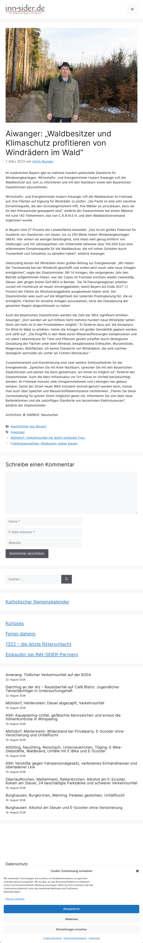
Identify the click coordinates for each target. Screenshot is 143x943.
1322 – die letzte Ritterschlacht (39, 644)
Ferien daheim (21, 633)
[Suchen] (66, 579)
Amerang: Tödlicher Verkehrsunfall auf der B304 (48, 675)
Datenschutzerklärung (75, 938)
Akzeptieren (71, 909)
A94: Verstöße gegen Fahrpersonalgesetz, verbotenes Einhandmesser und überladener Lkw (71, 765)
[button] (137, 871)
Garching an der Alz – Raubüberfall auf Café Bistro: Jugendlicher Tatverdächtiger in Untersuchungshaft (62, 689)
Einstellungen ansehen (71, 929)
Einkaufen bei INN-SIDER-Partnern (42, 654)
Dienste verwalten (15, 898)
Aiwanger (18, 432)
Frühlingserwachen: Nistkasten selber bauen (44, 443)
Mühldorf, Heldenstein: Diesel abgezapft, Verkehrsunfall (55, 703)
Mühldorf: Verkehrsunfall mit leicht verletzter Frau (48, 438)
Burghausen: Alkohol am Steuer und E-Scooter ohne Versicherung (64, 807)
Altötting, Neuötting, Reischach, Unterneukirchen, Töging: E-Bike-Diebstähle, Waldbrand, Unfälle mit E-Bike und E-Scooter (64, 749)
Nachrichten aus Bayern (28, 426)
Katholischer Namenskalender (37, 601)
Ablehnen (71, 919)
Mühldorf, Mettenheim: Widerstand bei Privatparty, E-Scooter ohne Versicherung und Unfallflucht (65, 733)
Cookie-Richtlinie (52, 938)
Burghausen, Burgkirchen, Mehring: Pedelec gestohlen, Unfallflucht (65, 795)
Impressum (94, 938)
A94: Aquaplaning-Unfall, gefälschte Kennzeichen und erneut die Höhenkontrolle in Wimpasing (63, 717)
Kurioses (15, 623)
